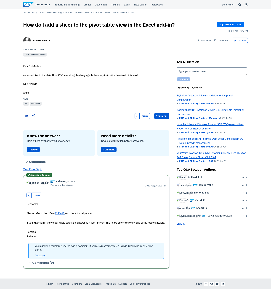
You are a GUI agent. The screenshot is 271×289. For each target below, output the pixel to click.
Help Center (140, 4)
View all (181, 223)
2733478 (60, 213)
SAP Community (30, 12)
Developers (101, 4)
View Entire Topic (32, 169)
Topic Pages (156, 4)
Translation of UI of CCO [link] (123, 12)
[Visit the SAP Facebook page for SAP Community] (206, 284)
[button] (234, 40)
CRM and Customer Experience (78, 12)
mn (26, 104)
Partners (115, 4)
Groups (87, 4)
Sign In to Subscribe (230, 24)
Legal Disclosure (93, 284)
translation (35, 104)
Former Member (42, 40)
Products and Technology (67, 4)
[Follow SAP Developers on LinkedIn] (223, 284)
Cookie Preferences (140, 284)
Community (42, 4)
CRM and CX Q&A (102, 12)
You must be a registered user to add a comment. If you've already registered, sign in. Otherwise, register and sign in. (94, 248)
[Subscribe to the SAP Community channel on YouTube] (217, 284)
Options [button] (245, 25)
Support (122, 284)
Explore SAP (228, 4)
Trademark (110, 284)
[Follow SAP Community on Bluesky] (211, 284)
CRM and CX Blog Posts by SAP (196, 103)
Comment (161, 116)
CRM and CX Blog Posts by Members (199, 118)
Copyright (77, 284)
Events (127, 4)
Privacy (49, 284)
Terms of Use (62, 284)
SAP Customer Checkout (34, 55)
